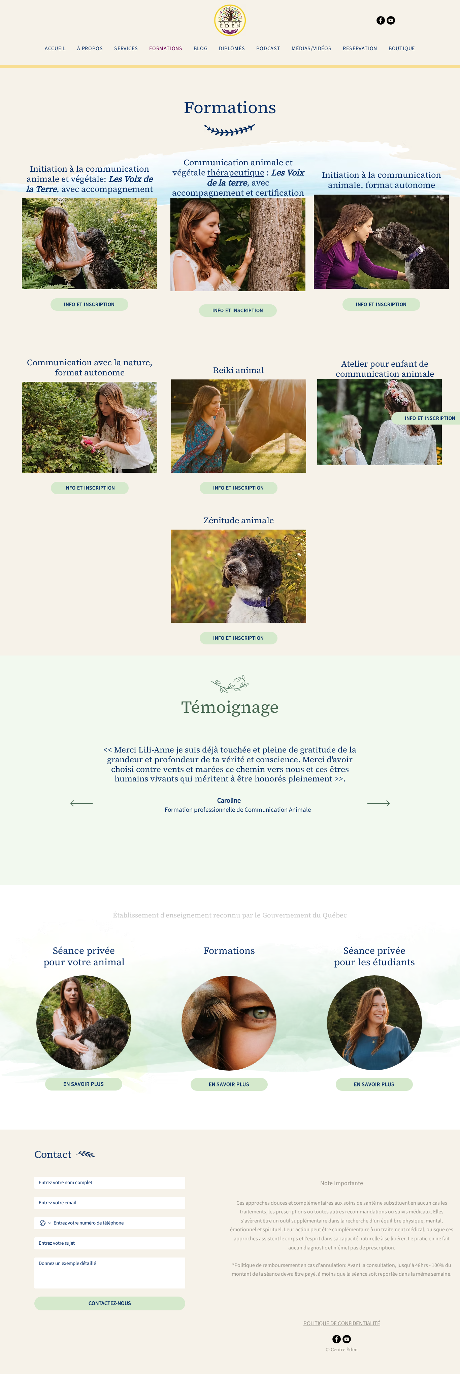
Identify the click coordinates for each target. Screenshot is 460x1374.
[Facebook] (380, 20)
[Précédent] (81, 804)
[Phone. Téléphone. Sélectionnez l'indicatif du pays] (45, 1223)
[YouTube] (391, 20)
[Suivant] (378, 804)
